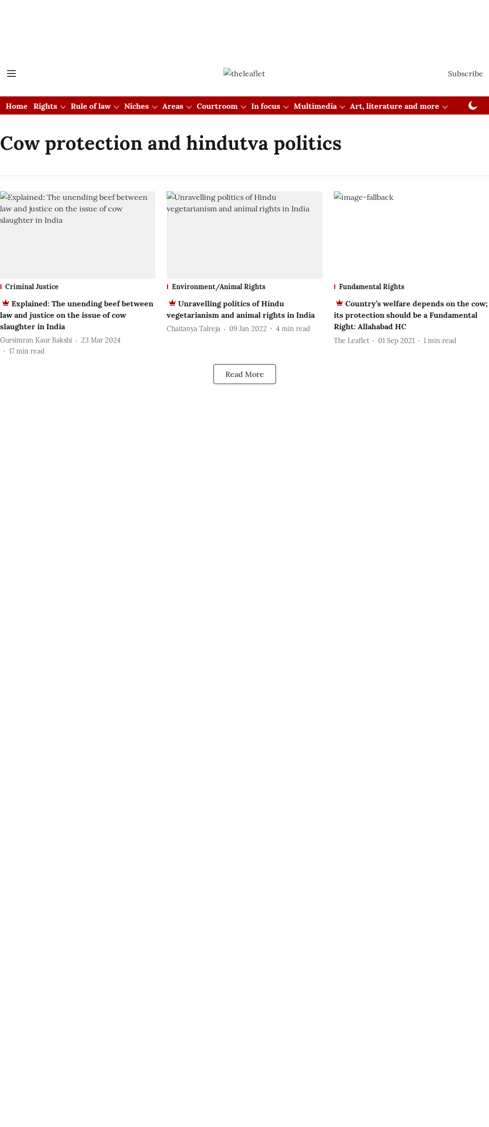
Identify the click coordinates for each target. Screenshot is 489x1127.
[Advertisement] (244, 25)
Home (17, 106)
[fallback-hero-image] (77, 235)
